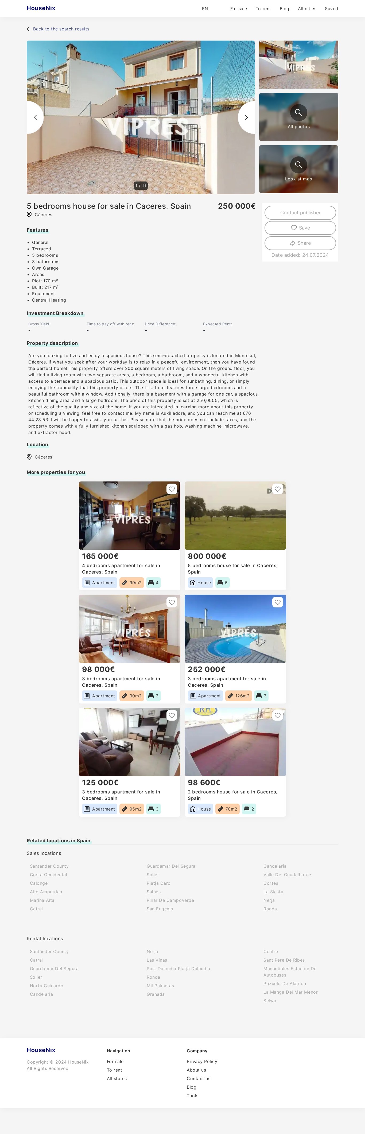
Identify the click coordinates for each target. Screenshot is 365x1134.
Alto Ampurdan (46, 891)
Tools (193, 1095)
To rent (263, 8)
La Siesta (273, 891)
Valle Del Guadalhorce (287, 874)
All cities (307, 8)
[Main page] (51, 8)
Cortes (270, 883)
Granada (156, 994)
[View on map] (298, 164)
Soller (153, 874)
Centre (270, 951)
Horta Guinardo (47, 985)
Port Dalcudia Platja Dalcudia (178, 968)
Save (304, 228)
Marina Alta (42, 900)
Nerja (269, 900)
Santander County (49, 866)
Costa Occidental (48, 874)
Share (304, 243)
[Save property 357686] (277, 715)
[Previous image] (35, 117)
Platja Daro (159, 883)
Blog (284, 8)
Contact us (198, 1078)
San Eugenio (160, 908)
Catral (36, 908)
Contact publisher (300, 212)
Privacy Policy (202, 1061)
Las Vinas (157, 960)
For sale (238, 8)
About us (196, 1070)
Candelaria (274, 866)
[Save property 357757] (171, 715)
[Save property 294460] (277, 602)
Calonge (39, 883)
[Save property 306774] (171, 602)
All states (117, 1078)
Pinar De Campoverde (170, 900)
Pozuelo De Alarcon (284, 983)
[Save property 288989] (171, 489)
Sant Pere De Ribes (284, 960)
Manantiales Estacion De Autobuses (289, 972)
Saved (331, 8)
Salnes (154, 891)
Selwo (270, 1000)
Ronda (270, 908)
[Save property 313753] (277, 489)
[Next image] (246, 117)
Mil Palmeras (160, 985)
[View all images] (298, 112)
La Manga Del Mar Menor (290, 992)
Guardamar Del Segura (171, 866)
